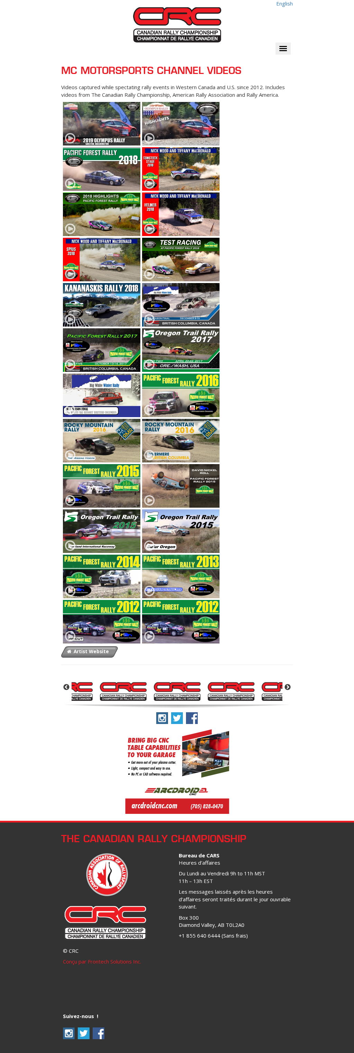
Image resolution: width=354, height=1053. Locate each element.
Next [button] (287, 687)
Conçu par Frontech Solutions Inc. (102, 961)
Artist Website (90, 651)
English (284, 3)
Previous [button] (66, 687)
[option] (123, 691)
